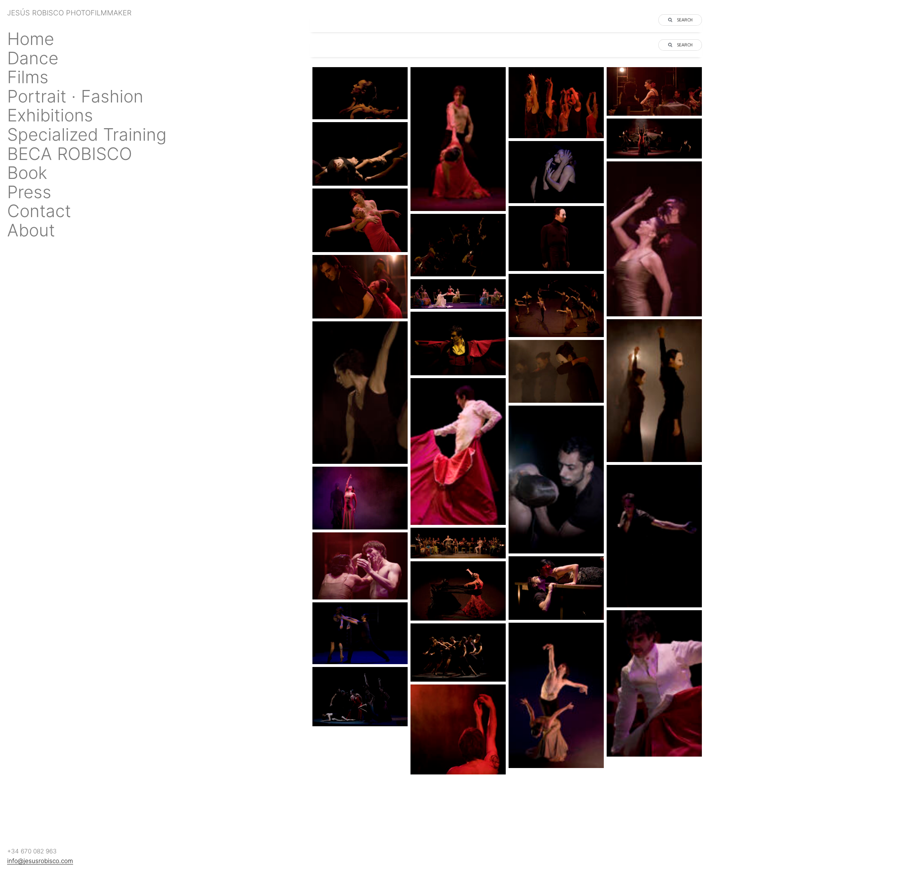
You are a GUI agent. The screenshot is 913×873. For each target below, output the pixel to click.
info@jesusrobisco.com (40, 860)
